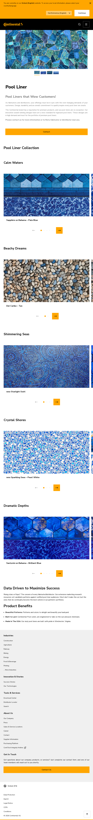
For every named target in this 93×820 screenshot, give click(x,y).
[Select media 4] (56, 72)
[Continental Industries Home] (13, 24)
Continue (82, 13)
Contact (46, 132)
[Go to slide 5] (52, 230)
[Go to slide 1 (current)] (41, 230)
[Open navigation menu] (86, 24)
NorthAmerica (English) (57, 13)
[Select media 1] (37, 72)
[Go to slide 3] (46, 230)
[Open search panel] (79, 24)
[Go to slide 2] (44, 230)
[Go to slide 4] (49, 230)
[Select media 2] (43, 72)
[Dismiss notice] (90, 3)
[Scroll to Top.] (87, 814)
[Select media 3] (49, 72)
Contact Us (46, 770)
